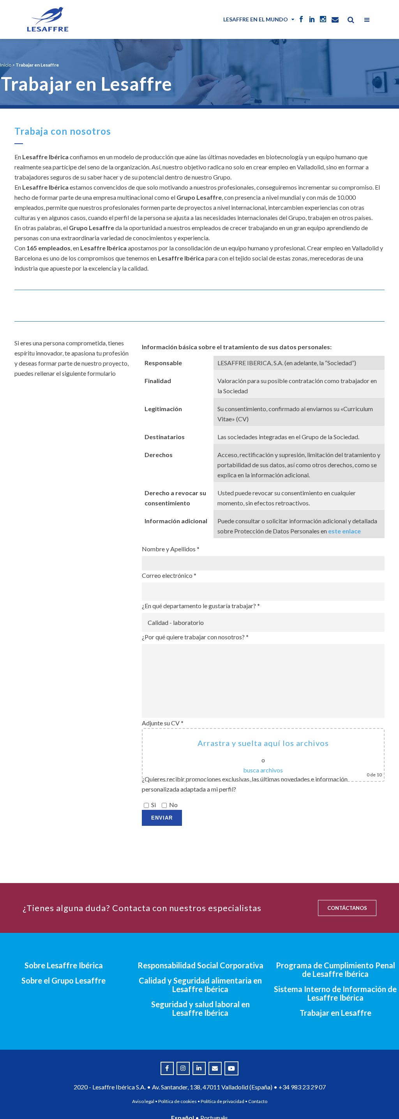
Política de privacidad (222, 1101)
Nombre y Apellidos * (171, 548)
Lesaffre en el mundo (255, 19)
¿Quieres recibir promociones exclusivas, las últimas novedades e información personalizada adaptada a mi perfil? (245, 791)
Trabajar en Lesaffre (335, 1012)
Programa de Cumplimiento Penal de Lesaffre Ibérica (335, 969)
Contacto (257, 1101)
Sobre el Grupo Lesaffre (63, 980)
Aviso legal (143, 1101)
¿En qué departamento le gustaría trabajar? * (201, 605)
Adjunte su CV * (262, 748)
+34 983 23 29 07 (302, 1087)
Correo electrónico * (169, 575)
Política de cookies (177, 1101)
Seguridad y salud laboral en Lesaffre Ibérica (200, 1008)
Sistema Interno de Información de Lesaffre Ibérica (335, 993)
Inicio (5, 65)
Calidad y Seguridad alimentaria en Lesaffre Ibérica (200, 984)
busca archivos (263, 770)
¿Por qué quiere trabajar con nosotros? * (195, 636)
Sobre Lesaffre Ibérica (64, 965)
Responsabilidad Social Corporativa (200, 965)
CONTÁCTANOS (347, 908)
